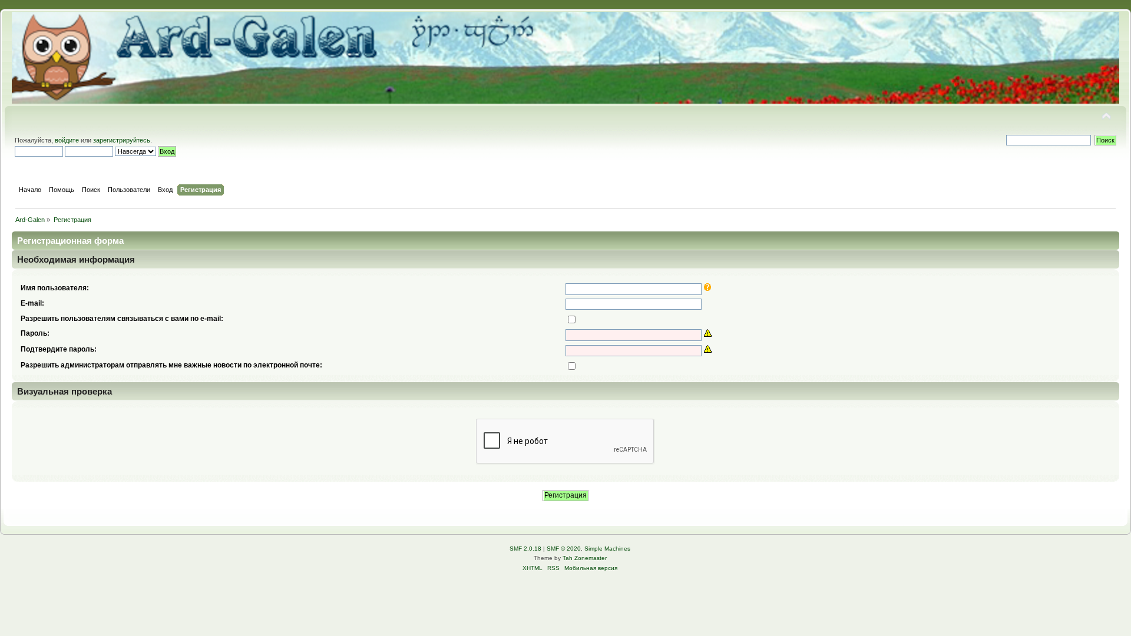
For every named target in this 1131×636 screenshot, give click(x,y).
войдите (67, 140)
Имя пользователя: (55, 288)
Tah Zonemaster (585, 558)
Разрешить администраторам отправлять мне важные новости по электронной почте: (171, 365)
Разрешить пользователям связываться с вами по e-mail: (122, 318)
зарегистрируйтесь (121, 140)
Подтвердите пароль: (59, 349)
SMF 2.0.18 (525, 548)
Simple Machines (607, 548)
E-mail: (32, 303)
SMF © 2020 (564, 548)
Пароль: (35, 333)
